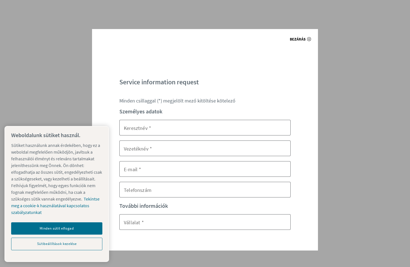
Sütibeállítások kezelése (57, 243)
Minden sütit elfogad (57, 228)
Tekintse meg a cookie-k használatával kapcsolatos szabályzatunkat (55, 205)
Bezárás (298, 39)
